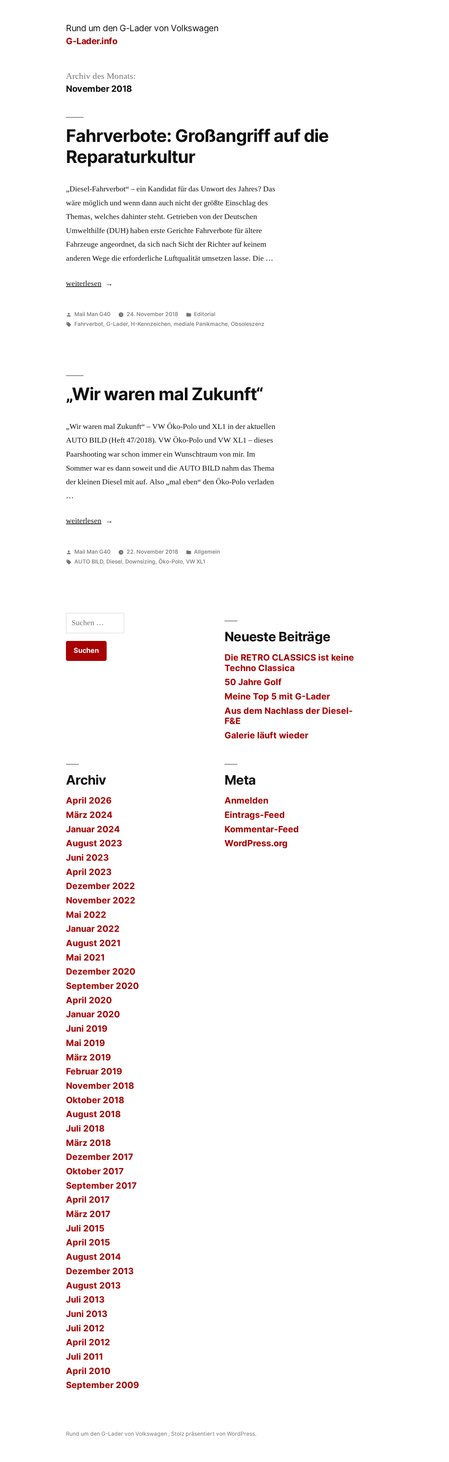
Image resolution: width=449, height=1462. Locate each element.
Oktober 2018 (95, 1100)
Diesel (114, 561)
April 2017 (88, 1199)
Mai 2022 (86, 914)
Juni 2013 (86, 1314)
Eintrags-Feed (254, 814)
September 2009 (102, 1385)
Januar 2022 (93, 928)
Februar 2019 (94, 1071)
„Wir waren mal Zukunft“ (164, 393)
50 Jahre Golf (253, 682)
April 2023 (89, 872)
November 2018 (100, 1085)
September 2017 (101, 1185)
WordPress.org (256, 843)
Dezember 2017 (99, 1157)
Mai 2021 (85, 957)
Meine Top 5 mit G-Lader (277, 696)
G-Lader (117, 324)
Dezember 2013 (100, 1271)
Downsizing (140, 561)
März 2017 (88, 1214)
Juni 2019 (86, 1028)
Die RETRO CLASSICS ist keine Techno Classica (289, 662)
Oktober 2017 (95, 1171)
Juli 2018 (85, 1128)
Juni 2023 (87, 857)
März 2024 (89, 814)
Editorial (204, 314)
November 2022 (100, 900)
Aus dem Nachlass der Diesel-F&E (288, 715)
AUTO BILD (88, 561)
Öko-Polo (171, 561)
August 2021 (93, 943)
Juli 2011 (84, 1356)
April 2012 (88, 1342)
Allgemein (207, 551)
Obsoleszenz (247, 324)
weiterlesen (89, 283)
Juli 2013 (85, 1299)
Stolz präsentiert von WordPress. (213, 1433)
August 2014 (93, 1256)
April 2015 (88, 1242)
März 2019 (88, 1057)
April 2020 (89, 1000)
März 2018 (88, 1143)
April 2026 (89, 800)
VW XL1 (195, 561)
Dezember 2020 (100, 971)
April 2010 (88, 1371)
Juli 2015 (85, 1228)
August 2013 (93, 1285)
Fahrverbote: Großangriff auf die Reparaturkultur (197, 146)
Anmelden (246, 800)
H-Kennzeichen (150, 324)
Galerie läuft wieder (266, 735)
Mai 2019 (85, 1043)
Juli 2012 (85, 1328)
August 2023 (94, 843)
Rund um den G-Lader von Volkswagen (142, 28)
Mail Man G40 (92, 314)
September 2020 (102, 986)
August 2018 (93, 1114)
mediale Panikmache (201, 324)
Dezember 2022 (100, 886)
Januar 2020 (93, 1014)
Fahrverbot (88, 324)
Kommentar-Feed (261, 829)
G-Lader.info (91, 41)
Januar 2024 (93, 829)
